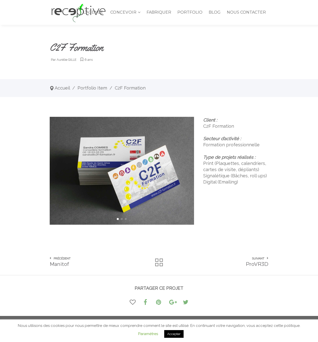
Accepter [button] (174, 334)
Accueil (62, 88)
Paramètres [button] (148, 334)
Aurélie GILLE (67, 60)
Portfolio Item (92, 88)
